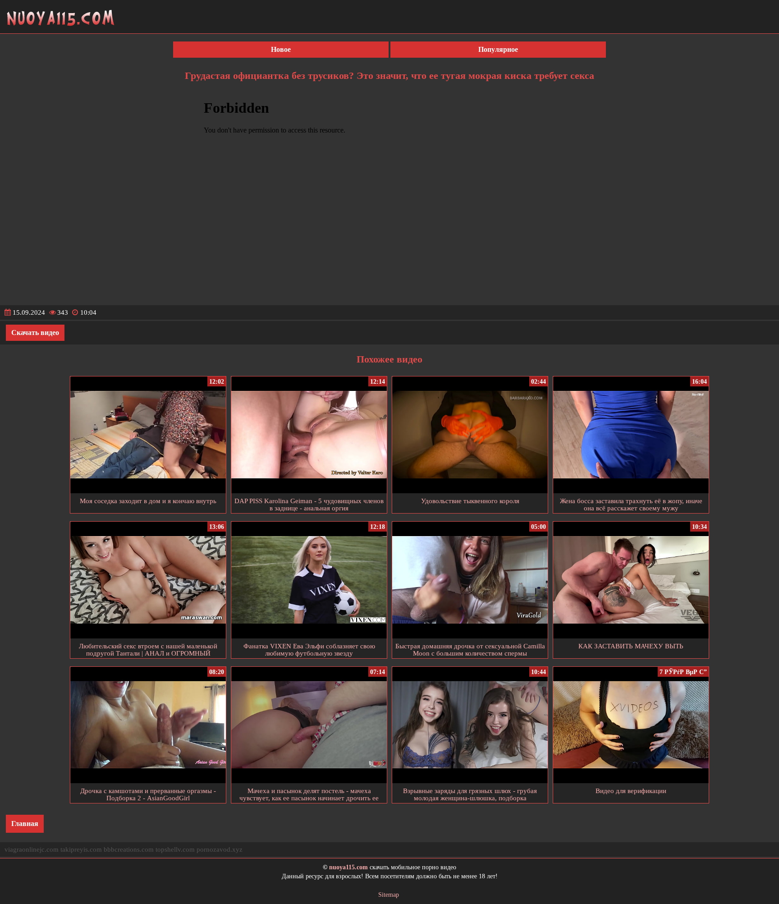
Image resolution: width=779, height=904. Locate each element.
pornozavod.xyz (220, 849)
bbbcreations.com (129, 849)
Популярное (498, 49)
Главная (24, 823)
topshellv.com (175, 849)
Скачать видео (35, 332)
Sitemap (388, 894)
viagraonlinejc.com (32, 849)
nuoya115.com (348, 867)
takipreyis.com (81, 849)
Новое (281, 49)
